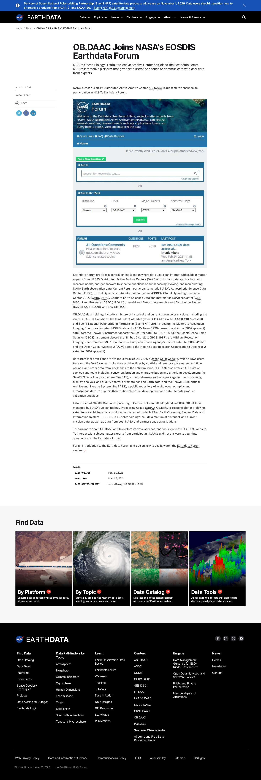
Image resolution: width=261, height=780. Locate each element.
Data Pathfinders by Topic (70, 655)
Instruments (24, 679)
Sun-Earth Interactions (70, 715)
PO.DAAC (140, 724)
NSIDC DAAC (142, 704)
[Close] (244, 5)
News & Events (190, 17)
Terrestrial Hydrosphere (71, 721)
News (29, 28)
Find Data (24, 653)
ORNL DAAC (142, 711)
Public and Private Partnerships (184, 685)
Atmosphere (63, 664)
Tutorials (100, 689)
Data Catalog (25, 660)
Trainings (100, 682)
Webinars (101, 676)
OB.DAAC (155, 88)
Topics (98, 17)
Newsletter (219, 666)
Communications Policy (111, 758)
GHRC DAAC (100, 297)
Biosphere (62, 670)
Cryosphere (63, 683)
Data (83, 17)
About (168, 17)
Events (216, 660)
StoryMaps (102, 714)
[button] (140, 185)
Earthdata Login (27, 708)
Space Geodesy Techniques (27, 687)
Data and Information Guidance (68, 758)
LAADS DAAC (91, 307)
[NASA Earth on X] (233, 638)
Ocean (60, 702)
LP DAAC (118, 302)
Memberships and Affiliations (184, 695)
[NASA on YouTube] (241, 638)
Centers (132, 17)
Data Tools (24, 666)
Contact (217, 672)
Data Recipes (103, 702)
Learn (115, 17)
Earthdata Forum (115, 92)
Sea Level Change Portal (149, 730)
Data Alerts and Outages (32, 702)
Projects (22, 695)
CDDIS (156, 293)
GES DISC (140, 685)
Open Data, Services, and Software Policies (189, 675)
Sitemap (180, 758)
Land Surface (64, 696)
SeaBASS (118, 386)
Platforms (23, 672)
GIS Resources (104, 708)
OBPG (150, 407)
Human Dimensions (68, 689)
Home (18, 28)
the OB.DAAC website (192, 429)
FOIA (138, 758)
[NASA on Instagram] (226, 638)
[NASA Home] (19, 17)
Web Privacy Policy (27, 758)
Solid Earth (63, 708)
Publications (102, 721)
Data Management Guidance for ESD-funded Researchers (185, 663)
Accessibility (158, 758)
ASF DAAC (140, 660)
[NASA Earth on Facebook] (218, 638)
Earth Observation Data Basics (110, 661)
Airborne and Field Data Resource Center (149, 738)
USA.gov (199, 758)
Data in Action (104, 695)
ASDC (87, 293)
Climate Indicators (67, 677)
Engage (151, 17)
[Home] (44, 17)
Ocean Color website (164, 358)
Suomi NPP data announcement (114, 7)
